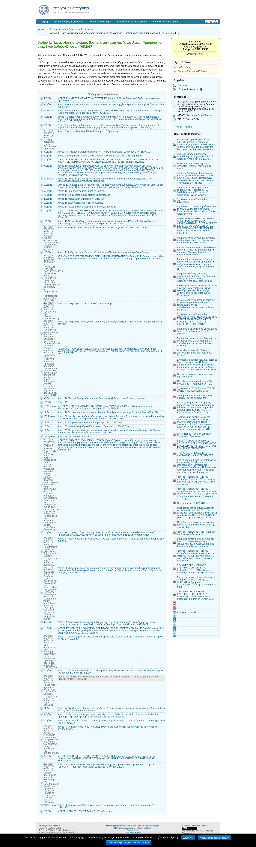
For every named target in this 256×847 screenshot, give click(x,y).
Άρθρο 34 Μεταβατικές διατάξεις (74, 436)
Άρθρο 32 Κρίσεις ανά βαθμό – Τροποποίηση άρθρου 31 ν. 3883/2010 (93, 426)
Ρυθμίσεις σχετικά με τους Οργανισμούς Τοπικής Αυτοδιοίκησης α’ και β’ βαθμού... (197, 331)
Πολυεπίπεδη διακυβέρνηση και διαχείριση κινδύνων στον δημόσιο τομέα (194, 166)
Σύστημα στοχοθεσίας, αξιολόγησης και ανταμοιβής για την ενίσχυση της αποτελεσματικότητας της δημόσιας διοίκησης (196, 342)
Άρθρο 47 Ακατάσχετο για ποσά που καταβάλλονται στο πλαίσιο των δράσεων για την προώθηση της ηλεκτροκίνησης (108, 728)
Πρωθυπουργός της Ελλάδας (68, 22)
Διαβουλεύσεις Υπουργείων (166, 22)
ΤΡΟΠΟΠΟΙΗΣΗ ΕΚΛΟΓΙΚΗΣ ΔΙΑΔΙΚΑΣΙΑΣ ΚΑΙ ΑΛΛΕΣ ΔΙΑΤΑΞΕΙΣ (195, 454)
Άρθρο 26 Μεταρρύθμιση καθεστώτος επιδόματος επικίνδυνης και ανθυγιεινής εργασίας (102, 398)
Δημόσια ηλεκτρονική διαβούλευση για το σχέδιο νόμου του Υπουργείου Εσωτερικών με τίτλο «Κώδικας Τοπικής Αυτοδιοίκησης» (197, 210)
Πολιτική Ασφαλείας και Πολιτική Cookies (132, 828)
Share (189, 126)
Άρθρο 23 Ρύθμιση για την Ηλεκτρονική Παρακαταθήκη (85, 303)
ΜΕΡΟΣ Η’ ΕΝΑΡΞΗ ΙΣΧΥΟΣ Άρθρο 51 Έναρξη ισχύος (85, 811)
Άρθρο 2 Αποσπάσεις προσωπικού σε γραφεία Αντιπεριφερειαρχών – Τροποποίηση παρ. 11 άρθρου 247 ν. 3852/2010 (111, 105)
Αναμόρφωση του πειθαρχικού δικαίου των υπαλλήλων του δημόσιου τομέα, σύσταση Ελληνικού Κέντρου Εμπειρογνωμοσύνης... (196, 251)
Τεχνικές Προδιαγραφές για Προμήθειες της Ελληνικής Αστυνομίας (196, 533)
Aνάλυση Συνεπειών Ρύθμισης (193, 71)
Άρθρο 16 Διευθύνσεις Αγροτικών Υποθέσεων (80, 203)
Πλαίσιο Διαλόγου (133, 832)
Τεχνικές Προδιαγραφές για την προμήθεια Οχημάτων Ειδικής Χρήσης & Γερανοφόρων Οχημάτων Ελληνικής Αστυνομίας (196, 480)
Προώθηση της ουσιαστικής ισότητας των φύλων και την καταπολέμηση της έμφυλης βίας (196, 524)
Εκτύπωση (182, 85)
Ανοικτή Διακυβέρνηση (100, 22)
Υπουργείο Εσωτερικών (71, 8)
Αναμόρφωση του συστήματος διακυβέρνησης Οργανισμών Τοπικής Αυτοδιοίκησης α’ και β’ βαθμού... (195, 156)
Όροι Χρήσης (132, 830)
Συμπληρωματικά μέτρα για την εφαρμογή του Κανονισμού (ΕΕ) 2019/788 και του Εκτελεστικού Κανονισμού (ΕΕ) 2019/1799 (193, 191)
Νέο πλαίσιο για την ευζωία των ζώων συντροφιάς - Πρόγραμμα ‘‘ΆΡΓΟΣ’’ (195, 382)
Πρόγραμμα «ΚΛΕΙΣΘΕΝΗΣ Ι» (192, 503)
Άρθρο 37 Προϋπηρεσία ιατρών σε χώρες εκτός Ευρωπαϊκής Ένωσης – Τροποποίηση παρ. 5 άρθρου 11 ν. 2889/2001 (111, 540)
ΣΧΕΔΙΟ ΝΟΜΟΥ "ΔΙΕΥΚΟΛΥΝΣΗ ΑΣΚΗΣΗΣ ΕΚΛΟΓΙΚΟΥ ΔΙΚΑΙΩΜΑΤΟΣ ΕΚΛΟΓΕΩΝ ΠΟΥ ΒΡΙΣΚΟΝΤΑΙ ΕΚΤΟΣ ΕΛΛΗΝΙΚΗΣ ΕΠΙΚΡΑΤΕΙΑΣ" (196, 444)
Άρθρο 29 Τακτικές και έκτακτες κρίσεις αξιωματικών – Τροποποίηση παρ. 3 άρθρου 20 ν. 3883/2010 (108, 412)
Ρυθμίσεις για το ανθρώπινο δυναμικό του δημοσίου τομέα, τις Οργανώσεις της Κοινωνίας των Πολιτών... (196, 240)
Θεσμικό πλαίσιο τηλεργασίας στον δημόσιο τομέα (194, 375)
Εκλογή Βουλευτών (186, 612)
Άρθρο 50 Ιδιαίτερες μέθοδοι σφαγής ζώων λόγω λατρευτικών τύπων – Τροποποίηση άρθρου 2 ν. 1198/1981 (106, 806)
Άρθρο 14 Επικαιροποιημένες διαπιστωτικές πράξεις (84, 195)
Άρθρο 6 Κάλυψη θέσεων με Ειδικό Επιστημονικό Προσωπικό (88, 131)
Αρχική (44, 22)
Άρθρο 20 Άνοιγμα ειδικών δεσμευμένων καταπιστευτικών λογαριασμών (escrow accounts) (103, 227)
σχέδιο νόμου (184, 67)
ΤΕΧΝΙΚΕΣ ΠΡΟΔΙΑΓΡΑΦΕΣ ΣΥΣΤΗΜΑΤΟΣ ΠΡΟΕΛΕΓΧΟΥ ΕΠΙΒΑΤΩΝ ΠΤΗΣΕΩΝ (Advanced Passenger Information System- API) (195, 569)
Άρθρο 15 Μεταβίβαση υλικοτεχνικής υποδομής (82, 199)
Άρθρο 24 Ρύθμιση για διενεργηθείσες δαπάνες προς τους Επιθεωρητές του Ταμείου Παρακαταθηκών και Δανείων (110, 323)
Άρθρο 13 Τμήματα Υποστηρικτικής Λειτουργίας (82, 191)
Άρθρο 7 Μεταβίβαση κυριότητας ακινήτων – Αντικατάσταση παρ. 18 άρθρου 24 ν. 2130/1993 (105, 152)
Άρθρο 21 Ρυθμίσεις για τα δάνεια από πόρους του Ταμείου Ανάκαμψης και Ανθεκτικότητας (103, 252)
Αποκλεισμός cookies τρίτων (214, 838)
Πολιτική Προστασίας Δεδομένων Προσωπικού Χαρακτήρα (132, 826)
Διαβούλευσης (205, 115)
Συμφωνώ (188, 838)
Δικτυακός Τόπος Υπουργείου (132, 22)
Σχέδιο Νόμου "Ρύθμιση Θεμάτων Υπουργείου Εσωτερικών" (194, 435)
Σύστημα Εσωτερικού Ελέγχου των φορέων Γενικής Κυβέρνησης (194, 396)
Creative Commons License (195, 826)
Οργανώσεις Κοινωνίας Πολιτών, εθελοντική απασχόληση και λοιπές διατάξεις (194, 352)
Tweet (178, 126)
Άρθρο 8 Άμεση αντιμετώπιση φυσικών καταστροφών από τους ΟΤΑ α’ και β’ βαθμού (100, 156)
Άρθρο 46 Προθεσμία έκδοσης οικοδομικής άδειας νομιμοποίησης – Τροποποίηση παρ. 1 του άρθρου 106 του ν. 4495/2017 (111, 722)
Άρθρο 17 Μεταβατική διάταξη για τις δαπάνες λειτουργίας (87, 207)
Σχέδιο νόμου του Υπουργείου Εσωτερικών (71, 29)
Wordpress (187, 833)
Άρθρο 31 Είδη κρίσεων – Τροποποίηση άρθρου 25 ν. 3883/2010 (90, 422)
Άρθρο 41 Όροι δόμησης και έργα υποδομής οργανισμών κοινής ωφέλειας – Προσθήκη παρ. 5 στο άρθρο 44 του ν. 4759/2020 (110, 638)
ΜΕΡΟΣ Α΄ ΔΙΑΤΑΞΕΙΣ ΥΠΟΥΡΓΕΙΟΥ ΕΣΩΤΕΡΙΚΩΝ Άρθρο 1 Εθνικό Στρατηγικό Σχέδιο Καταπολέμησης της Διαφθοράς (109, 99)
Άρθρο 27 (62, 402)
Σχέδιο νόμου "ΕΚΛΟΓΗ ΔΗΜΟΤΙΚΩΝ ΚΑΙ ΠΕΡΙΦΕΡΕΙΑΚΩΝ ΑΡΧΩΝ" (196, 389)
